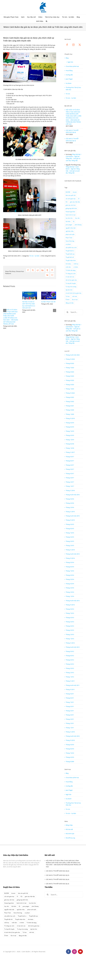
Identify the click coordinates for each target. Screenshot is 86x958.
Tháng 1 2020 (70, 414)
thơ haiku (68, 264)
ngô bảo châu (70, 231)
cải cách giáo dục (71, 198)
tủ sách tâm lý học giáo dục (73, 293)
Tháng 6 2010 (70, 757)
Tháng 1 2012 (70, 677)
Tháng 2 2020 (70, 410)
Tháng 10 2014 (70, 558)
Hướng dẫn (69, 75)
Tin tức (68, 94)
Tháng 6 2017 (70, 465)
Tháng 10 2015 (70, 520)
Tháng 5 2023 (70, 376)
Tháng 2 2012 (70, 672)
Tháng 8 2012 (70, 656)
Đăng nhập (69, 825)
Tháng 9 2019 (70, 423)
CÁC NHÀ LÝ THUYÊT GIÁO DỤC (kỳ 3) (57, 884)
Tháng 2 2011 (70, 723)
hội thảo (68, 221)
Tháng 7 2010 (70, 753)
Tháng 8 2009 (70, 761)
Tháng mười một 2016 (72, 495)
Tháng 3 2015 (70, 541)
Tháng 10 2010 (70, 740)
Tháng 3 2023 (70, 384)
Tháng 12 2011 (70, 681)
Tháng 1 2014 (70, 596)
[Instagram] (73, 44)
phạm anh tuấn (70, 234)
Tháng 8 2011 (70, 698)
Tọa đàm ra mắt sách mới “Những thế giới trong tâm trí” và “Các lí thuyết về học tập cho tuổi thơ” (10, 313)
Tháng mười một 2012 (72, 647)
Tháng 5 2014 (70, 579)
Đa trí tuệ (75, 299)
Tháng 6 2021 (70, 406)
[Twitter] (79, 44)
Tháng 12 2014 (70, 550)
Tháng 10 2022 (70, 393)
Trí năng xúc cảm (71, 273)
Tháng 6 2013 (70, 617)
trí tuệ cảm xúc (70, 277)
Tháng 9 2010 (70, 745)
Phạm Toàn (69, 237)
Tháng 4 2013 (70, 626)
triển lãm (68, 267)
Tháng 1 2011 (70, 728)
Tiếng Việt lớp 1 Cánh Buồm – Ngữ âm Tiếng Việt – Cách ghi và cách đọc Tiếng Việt (73, 157)
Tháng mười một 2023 (72, 355)
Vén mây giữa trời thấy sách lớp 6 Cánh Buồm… (48, 312)
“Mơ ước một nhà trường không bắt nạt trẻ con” (29, 306)
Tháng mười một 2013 (72, 601)
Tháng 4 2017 (70, 473)
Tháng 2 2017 (70, 482)
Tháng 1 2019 (70, 440)
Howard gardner (70, 211)
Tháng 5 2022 (70, 401)
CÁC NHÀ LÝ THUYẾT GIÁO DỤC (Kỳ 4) (57, 879)
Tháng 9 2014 (70, 562)
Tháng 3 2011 (70, 719)
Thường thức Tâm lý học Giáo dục (73, 88)
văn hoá (74, 296)
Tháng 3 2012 (70, 668)
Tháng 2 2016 (70, 507)
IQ (73, 221)
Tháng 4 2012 (70, 664)
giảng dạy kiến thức (71, 208)
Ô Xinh (67, 299)
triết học (76, 264)
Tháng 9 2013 (70, 609)
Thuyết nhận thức (71, 260)
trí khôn (76, 267)
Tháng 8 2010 (70, 749)
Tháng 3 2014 (70, 588)
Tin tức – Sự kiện (71, 98)
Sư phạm (68, 83)
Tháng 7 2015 (70, 533)
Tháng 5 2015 (70, 537)
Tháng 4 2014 (70, 584)
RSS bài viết (69, 829)
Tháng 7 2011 (70, 702)
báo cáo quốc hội (71, 195)
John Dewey (78, 224)
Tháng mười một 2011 (72, 685)
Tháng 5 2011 (70, 711)
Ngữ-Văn (70, 62)
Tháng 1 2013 (70, 639)
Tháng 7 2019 (70, 431)
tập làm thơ (69, 290)
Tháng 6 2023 (70, 372)
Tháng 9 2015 (70, 524)
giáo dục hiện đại (75, 202)
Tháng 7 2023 (70, 368)
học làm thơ (69, 218)
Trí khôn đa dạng (70, 270)
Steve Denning (70, 241)
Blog (67, 58)
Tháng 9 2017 (70, 457)
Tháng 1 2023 (70, 389)
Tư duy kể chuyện (71, 283)
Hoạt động (69, 70)
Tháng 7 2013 (70, 613)
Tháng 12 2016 (70, 490)
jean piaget (69, 224)
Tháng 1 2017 (70, 486)
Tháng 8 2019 (70, 427)
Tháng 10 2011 (70, 689)
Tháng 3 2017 (70, 478)
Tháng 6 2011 (70, 706)
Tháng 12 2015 (70, 512)
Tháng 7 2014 (70, 571)
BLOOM (68, 192)
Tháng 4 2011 (70, 715)
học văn (77, 218)
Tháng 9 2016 (70, 499)
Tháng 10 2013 (70, 605)
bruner (75, 192)
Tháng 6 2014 (70, 575)
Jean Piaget (69, 79)
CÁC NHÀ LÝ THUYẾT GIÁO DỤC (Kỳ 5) (72, 140)
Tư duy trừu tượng (71, 286)
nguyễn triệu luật (71, 228)
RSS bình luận (70, 833)
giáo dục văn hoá (71, 205)
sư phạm (68, 244)
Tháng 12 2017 (70, 452)
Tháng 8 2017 (70, 461)
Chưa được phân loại (72, 66)
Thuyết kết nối (70, 257)
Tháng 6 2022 (70, 397)
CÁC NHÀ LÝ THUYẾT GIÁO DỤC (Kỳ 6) (72, 131)
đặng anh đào (70, 303)
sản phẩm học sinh (71, 247)
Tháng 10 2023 (70, 359)
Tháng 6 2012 (70, 660)
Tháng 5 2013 (70, 622)
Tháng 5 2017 (70, 469)
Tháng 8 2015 (70, 528)
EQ (66, 202)
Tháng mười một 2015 (72, 516)
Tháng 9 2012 (70, 651)
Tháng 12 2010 (70, 732)
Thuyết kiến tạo (70, 254)
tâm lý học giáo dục (71, 280)
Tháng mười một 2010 (72, 736)
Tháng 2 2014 (70, 592)
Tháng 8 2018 (70, 444)
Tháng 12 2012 (70, 643)
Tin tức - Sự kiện (34, 256)
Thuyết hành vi (70, 250)
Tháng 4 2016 (70, 503)
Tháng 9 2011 (70, 694)
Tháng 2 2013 (70, 634)
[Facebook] (67, 44)
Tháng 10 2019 (70, 418)
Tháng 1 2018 (70, 448)
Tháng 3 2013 (70, 630)
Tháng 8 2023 (70, 363)
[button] (46, 21)
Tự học (68, 296)
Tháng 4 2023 (70, 380)
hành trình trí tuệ (70, 215)
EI (78, 198)
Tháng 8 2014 (70, 567)
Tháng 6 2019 (70, 435)
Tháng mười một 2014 (72, 554)
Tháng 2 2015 (70, 545)
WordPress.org (70, 838)
